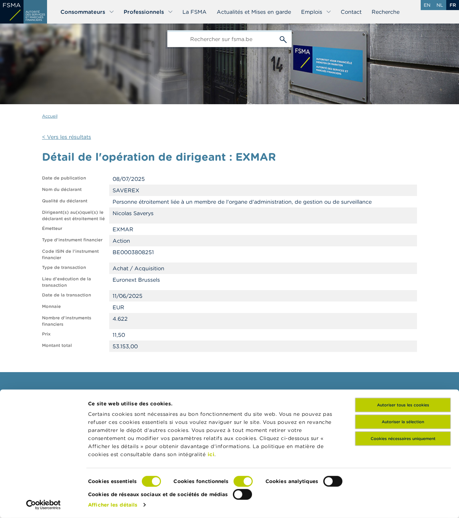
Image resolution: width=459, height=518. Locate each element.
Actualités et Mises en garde (254, 11)
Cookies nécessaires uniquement (403, 438)
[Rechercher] (283, 38)
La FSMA (194, 11)
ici (211, 454)
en (427, 5)
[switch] (243, 481)
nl (439, 5)
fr (453, 5)
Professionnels (144, 11)
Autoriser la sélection (403, 421)
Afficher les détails (112, 505)
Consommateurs (82, 11)
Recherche (386, 11)
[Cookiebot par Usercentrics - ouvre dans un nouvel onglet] (43, 505)
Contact (351, 11)
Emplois (311, 11)
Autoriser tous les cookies (403, 404)
